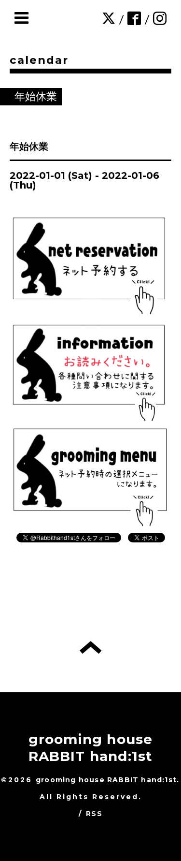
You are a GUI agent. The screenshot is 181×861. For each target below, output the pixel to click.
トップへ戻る (90, 647)
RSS (94, 813)
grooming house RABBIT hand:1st (90, 747)
